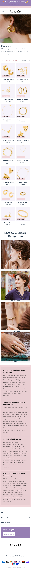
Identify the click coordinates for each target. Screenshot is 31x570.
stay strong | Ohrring (8, 79)
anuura (9, 567)
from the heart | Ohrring (22, 140)
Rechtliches (5, 522)
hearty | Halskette (8, 120)
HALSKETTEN (15, 300)
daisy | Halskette (8, 99)
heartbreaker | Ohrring (8, 182)
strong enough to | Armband (8, 161)
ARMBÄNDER (15, 331)
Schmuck (4, 517)
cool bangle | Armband (22, 222)
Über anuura (5, 513)
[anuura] (15, 545)
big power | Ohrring (22, 99)
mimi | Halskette (22, 182)
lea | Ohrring (8, 202)
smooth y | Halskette (22, 160)
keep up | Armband (22, 120)
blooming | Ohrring (22, 79)
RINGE (15, 361)
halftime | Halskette (8, 140)
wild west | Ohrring (8, 222)
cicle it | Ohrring (22, 202)
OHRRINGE (15, 270)
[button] (3, 11)
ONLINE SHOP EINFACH (21, 567)
